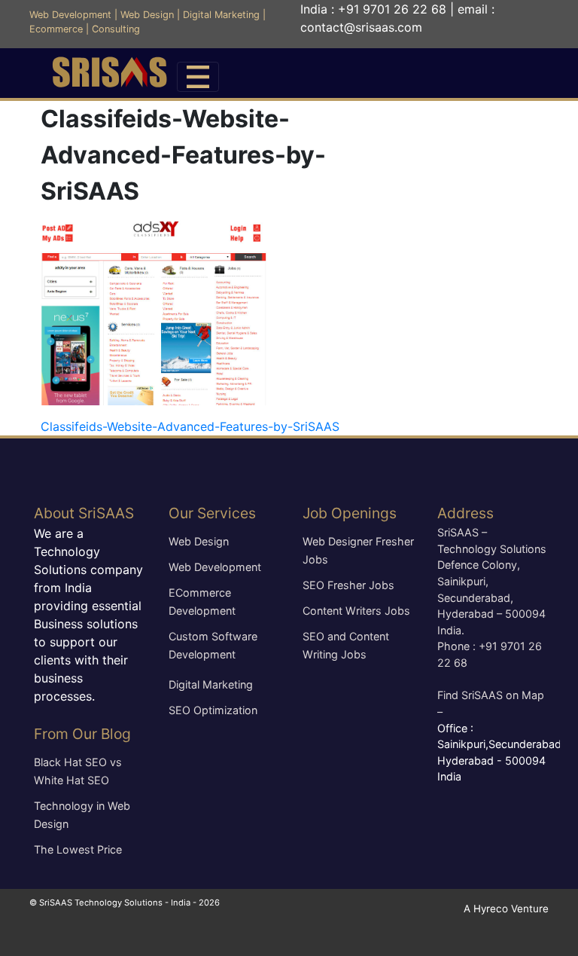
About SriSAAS (84, 513)
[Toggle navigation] (198, 77)
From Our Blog (82, 734)
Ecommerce (56, 29)
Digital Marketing (221, 14)
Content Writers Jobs (356, 610)
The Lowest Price (78, 849)
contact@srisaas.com (361, 27)
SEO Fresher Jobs (348, 585)
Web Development (70, 14)
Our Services (212, 513)
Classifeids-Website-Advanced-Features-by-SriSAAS (190, 426)
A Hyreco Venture (506, 909)
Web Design (147, 14)
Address (465, 513)
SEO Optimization (213, 710)
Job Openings (350, 513)
